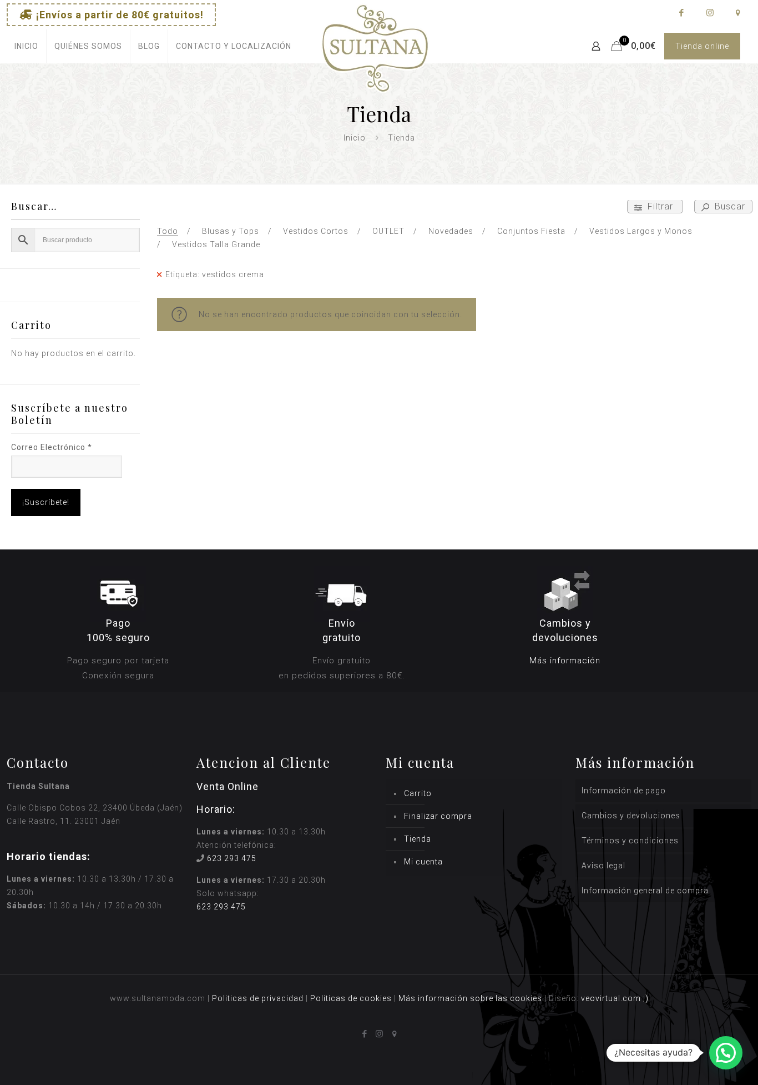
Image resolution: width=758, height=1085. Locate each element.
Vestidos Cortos (315, 231)
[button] (725, 1052)
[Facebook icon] (681, 12)
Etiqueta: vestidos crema (214, 274)
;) (646, 998)
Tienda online (702, 46)
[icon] (737, 12)
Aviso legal (603, 865)
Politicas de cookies (351, 998)
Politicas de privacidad (258, 998)
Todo (167, 231)
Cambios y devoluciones (631, 815)
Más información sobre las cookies (470, 998)
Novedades (450, 231)
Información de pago (624, 790)
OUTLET (388, 231)
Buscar (728, 206)
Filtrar (660, 206)
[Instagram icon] (709, 12)
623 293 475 (231, 858)
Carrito (418, 793)
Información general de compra (645, 890)
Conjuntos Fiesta (531, 231)
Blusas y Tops (230, 231)
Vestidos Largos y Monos (641, 231)
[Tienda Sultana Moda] (374, 61)
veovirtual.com (612, 998)
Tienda (417, 838)
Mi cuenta (423, 861)
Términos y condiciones (630, 840)
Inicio (354, 137)
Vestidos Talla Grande (216, 244)
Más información (564, 661)
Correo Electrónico (51, 447)
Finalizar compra (438, 816)
